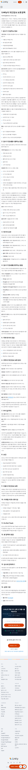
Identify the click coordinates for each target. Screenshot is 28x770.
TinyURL (3, 711)
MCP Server (4, 746)
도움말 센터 (17, 731)
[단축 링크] (20, 766)
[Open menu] (26, 2)
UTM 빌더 (17, 714)
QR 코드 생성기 (18, 705)
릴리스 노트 (3, 690)
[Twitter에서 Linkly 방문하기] (11, 762)
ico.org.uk (10, 597)
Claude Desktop (5, 735)
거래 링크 (17, 688)
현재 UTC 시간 (18, 724)
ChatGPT (3, 733)
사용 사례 (17, 683)
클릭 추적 (17, 670)
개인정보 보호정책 (19, 735)
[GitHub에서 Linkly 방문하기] (20, 762)
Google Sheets (4, 739)
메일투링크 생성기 (19, 711)
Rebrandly (3, 707)
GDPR (16, 739)
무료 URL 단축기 (5, 698)
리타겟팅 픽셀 (18, 679)
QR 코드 (17, 668)
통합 (2, 728)
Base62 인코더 (18, 720)
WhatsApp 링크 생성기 (20, 707)
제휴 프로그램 (4, 670)
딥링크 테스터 (18, 718)
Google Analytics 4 (5, 737)
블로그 (2, 686)
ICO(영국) (10, 397)
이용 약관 (17, 733)
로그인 (15, 2)
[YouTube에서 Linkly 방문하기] (14, 762)
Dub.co (3, 714)
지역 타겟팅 (17, 672)
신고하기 (17, 747)
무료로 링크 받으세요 (13, 625)
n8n (2, 748)
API (2, 731)
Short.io (3, 709)
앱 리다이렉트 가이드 (6, 696)
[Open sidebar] (1, 6)
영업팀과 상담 (4, 679)
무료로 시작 (13, 645)
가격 (2, 666)
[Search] (23, 2)
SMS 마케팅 (17, 686)
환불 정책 (17, 737)
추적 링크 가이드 (5, 692)
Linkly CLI (3, 744)
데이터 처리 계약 (21, 581)
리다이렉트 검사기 (19, 716)
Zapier (2, 750)
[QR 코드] (24, 766)
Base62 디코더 (18, 722)
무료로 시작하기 (15, 766)
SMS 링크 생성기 (19, 709)
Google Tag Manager (6, 742)
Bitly (2, 705)
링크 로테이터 (18, 677)
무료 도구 (17, 702)
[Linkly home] (4, 2)
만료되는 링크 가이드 (6, 694)
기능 (16, 664)
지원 (16, 728)
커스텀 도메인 (18, 666)
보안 (2, 672)
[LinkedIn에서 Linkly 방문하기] (8, 762)
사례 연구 (3, 688)
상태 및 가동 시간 (5, 675)
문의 (2, 677)
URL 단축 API (18, 690)
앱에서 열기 (17, 675)
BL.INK (2, 716)
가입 (20, 2)
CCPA (16, 742)
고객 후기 (3, 668)
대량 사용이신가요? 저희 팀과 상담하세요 (14, 651)
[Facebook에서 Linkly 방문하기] (17, 762)
